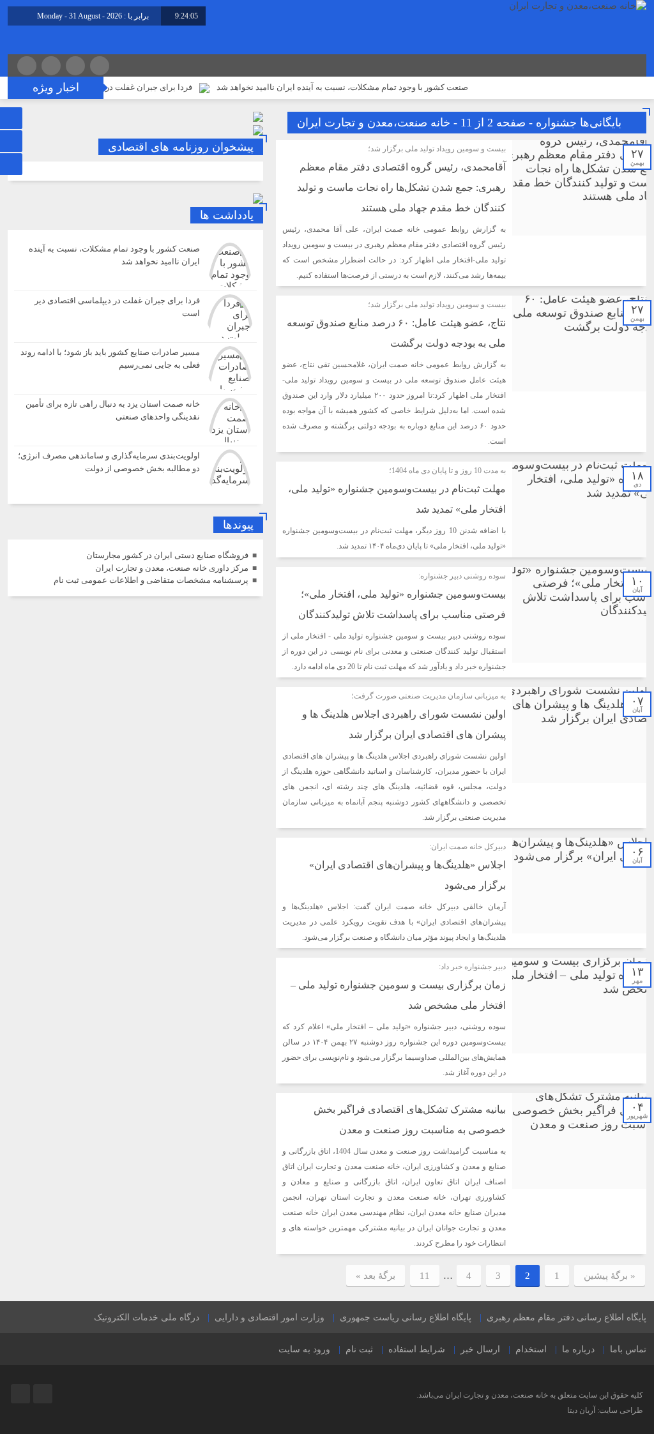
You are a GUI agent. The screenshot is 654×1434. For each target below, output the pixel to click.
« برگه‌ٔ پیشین (609, 1276)
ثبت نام (359, 1349)
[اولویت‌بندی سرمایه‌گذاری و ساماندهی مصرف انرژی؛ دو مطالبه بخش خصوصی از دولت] (135, 470)
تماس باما (628, 1349)
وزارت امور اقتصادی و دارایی (269, 1317)
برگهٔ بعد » (375, 1276)
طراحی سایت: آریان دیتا (605, 1410)
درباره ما (578, 1349)
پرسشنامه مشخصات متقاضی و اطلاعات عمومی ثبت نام (151, 580)
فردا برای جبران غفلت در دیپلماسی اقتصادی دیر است (129, 87)
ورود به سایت (304, 1349)
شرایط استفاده (416, 1349)
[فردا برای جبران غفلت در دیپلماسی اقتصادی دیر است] (135, 316)
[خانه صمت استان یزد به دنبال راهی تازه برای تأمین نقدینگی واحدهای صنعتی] (135, 420)
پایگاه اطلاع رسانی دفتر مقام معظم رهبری (566, 1317)
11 (425, 1276)
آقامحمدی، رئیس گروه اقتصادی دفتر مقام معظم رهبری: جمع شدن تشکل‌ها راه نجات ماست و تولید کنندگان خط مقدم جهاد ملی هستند (401, 187)
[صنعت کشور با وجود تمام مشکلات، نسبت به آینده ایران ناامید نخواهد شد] (135, 265)
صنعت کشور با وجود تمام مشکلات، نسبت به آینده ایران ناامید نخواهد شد (372, 87)
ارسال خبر (480, 1349)
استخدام (531, 1349)
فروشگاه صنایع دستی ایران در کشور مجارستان (167, 555)
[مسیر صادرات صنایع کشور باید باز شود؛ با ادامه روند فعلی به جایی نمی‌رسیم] (135, 368)
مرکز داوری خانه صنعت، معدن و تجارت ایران (171, 568)
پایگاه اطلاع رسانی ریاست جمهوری (405, 1317)
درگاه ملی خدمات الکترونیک (146, 1317)
